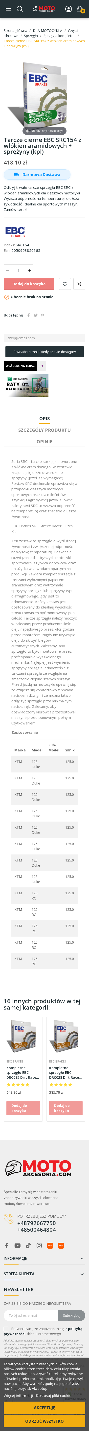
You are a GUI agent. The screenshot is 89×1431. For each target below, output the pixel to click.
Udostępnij (28, 315)
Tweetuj (35, 315)
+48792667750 (36, 1223)
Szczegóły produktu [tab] (44, 430)
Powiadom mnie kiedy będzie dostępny (44, 351)
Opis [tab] (44, 418)
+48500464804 (36, 1229)
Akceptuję (44, 1407)
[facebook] (7, 1246)
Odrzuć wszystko (44, 1421)
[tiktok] (28, 1246)
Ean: (7, 250)
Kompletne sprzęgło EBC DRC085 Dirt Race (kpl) (21, 1072)
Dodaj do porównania (79, 284)
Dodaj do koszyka (28, 283)
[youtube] (18, 1246)
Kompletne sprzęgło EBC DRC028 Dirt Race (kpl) (64, 1072)
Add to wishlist (65, 284)
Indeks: (9, 245)
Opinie (44, 441)
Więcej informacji (18, 1395)
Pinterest (42, 315)
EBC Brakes (14, 1061)
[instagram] (39, 1246)
